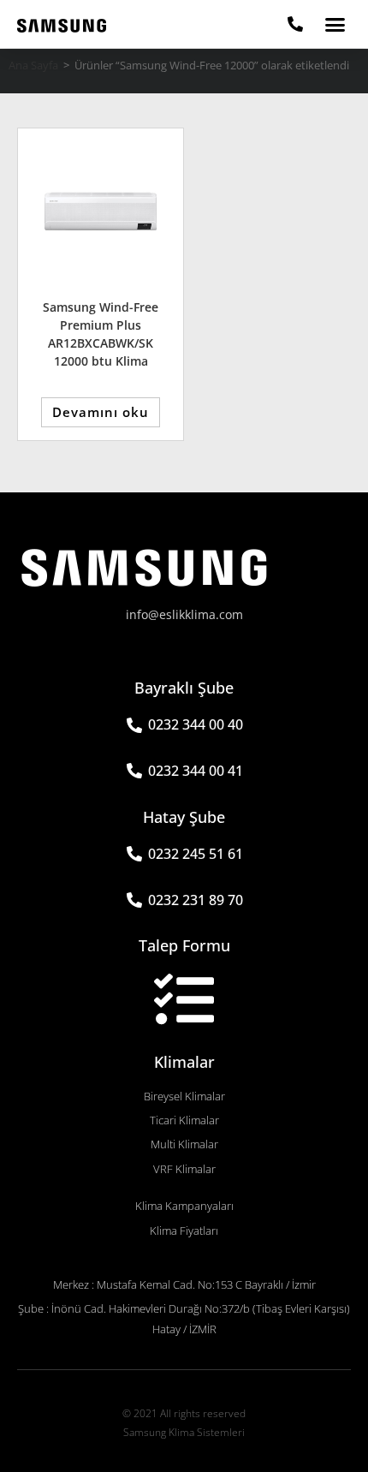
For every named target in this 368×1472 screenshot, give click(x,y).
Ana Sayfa (33, 65)
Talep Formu (184, 945)
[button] (335, 24)
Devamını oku (100, 411)
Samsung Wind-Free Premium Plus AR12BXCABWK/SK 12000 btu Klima (100, 334)
